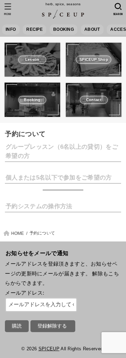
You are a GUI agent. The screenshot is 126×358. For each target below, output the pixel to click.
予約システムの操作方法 (39, 206)
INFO (11, 29)
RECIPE (34, 29)
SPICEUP (48, 348)
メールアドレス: (24, 293)
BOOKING (63, 29)
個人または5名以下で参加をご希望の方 (59, 177)
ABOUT (92, 29)
